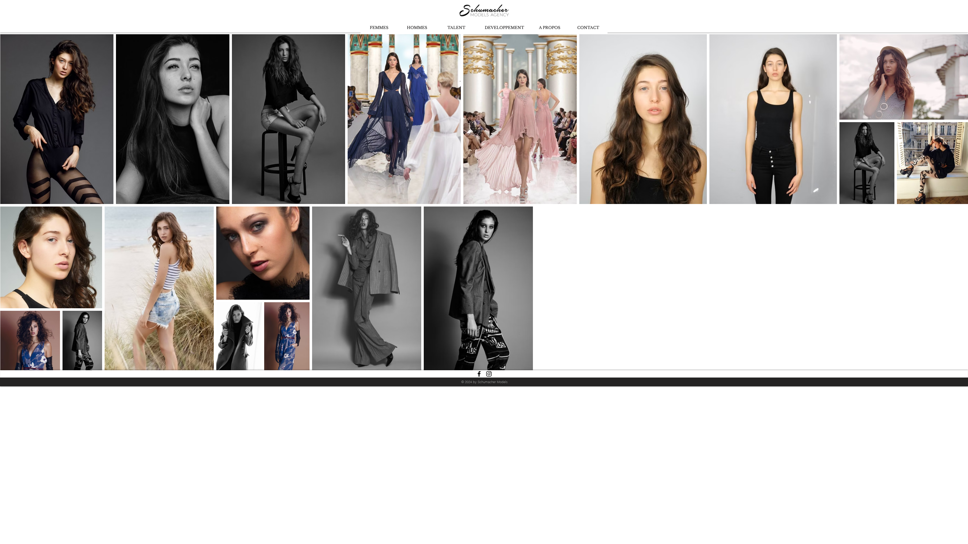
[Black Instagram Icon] (489, 374)
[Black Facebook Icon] (479, 374)
